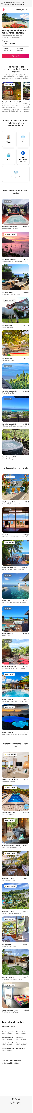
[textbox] (9, 50)
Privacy (13, 1104)
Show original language (17, 4)
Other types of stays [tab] (8, 1026)
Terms (19, 1104)
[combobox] (16, 44)
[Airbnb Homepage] (3, 10)
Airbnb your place (22, 10)
